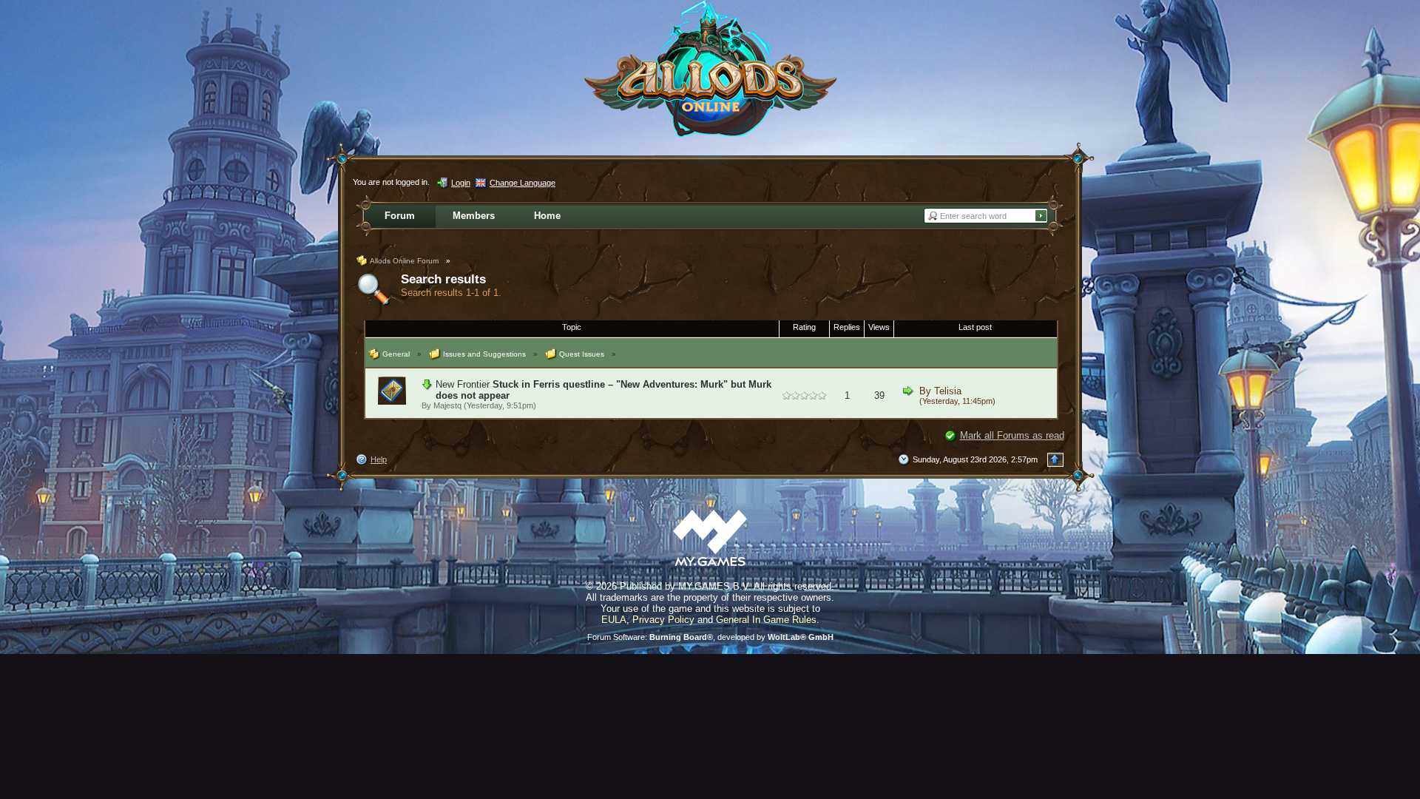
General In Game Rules (766, 619)
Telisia (947, 391)
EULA (613, 619)
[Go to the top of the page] (1055, 460)
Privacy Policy (663, 619)
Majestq (447, 405)
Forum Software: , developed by (710, 637)
